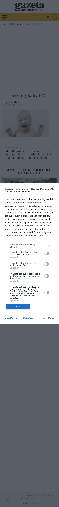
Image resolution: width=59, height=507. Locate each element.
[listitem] (29, 245)
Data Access (29, 318)
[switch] (46, 253)
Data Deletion (11, 318)
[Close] (53, 189)
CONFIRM (18, 307)
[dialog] (29, 253)
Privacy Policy (47, 318)
